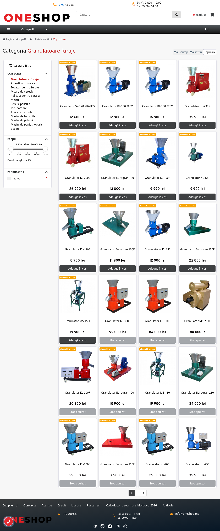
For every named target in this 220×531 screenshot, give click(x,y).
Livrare (76, 505)
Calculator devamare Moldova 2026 (131, 505)
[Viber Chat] (102, 526)
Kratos (16, 178)
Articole (168, 505)
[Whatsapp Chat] (125, 526)
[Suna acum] (6, 520)
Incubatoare (19, 108)
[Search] (176, 14)
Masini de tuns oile (23, 116)
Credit (61, 505)
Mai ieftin (196, 52)
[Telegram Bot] (95, 526)
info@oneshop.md (187, 514)
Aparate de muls (21, 112)
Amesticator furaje (23, 83)
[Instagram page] (118, 526)
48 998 (66, 5)
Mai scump (181, 52)
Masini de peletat (22, 120)
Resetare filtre (21, 65)
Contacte (29, 505)
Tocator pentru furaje (25, 87)
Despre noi (10, 505)
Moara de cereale (22, 91)
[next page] (143, 493)
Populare (210, 52)
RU (206, 29)
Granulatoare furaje (25, 79)
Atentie (47, 505)
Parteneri (93, 505)
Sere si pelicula (20, 104)
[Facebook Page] (110, 526)
